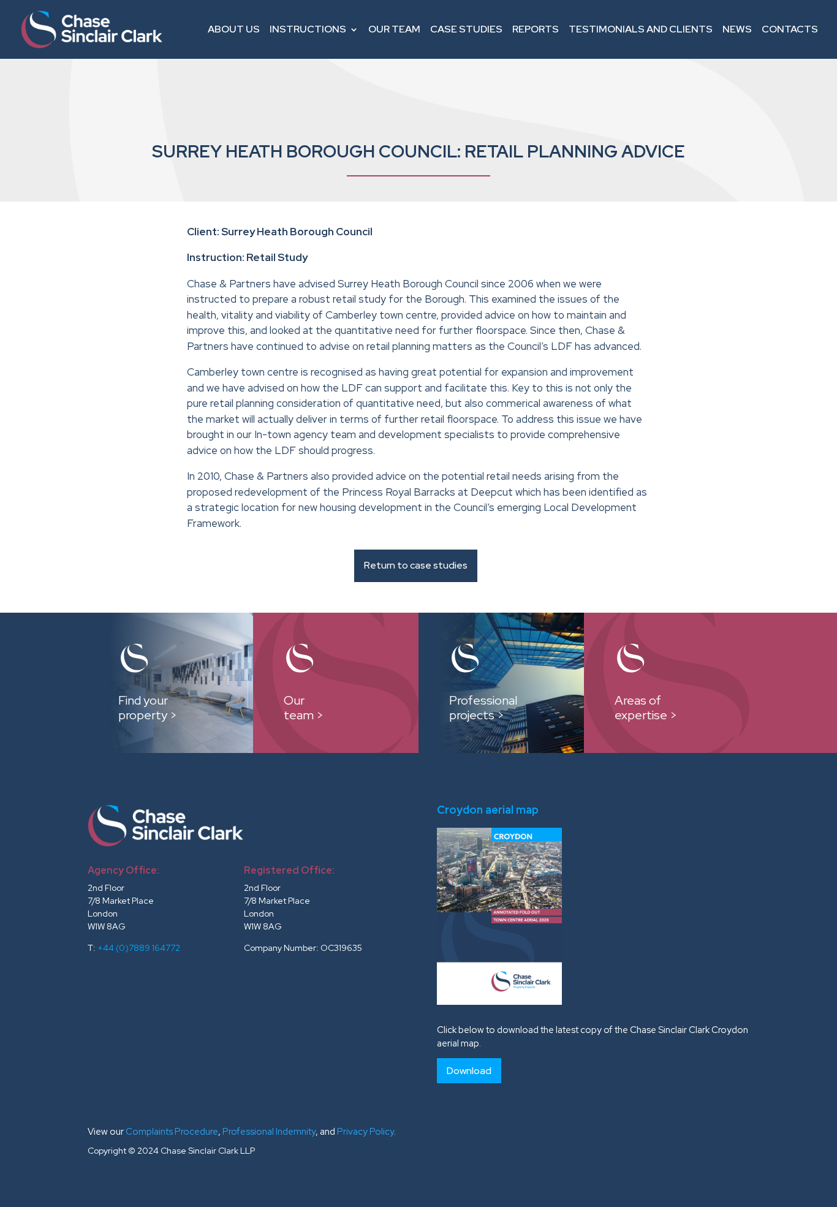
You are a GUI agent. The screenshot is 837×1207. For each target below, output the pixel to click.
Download (469, 1070)
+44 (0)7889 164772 (138, 947)
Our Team (394, 29)
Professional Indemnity (269, 1132)
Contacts (790, 29)
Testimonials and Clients (641, 29)
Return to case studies (416, 565)
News (737, 29)
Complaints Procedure (172, 1132)
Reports (535, 29)
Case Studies (466, 29)
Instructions (308, 29)
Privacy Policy (365, 1132)
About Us (234, 29)
